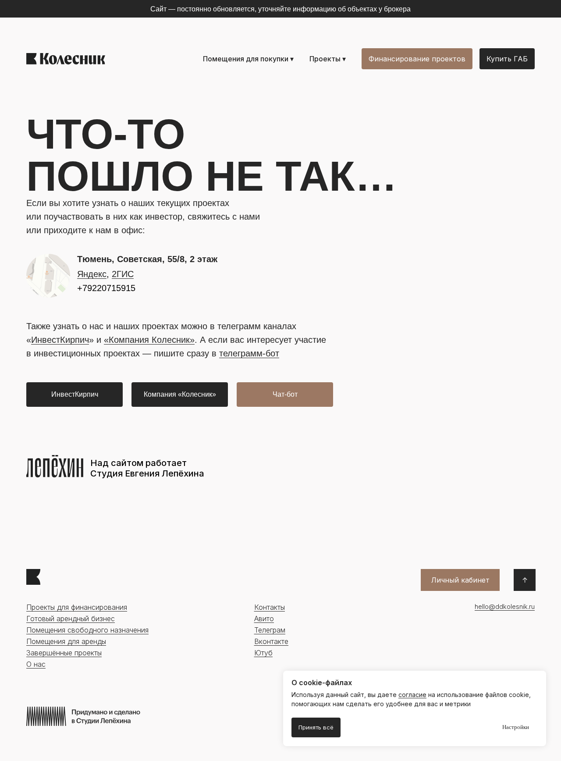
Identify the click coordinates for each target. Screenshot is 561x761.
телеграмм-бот (249, 353)
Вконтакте (271, 641)
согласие (412, 694)
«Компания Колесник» (149, 340)
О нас (36, 664)
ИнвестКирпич (60, 340)
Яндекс (92, 274)
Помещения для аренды (66, 641)
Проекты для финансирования (76, 607)
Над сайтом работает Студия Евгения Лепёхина (147, 468)
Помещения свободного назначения (87, 630)
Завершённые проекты (64, 652)
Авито (264, 618)
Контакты (269, 607)
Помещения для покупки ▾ (248, 58)
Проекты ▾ (327, 58)
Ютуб (263, 652)
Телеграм (269, 630)
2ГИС (123, 274)
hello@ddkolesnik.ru (505, 606)
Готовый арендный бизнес (70, 618)
